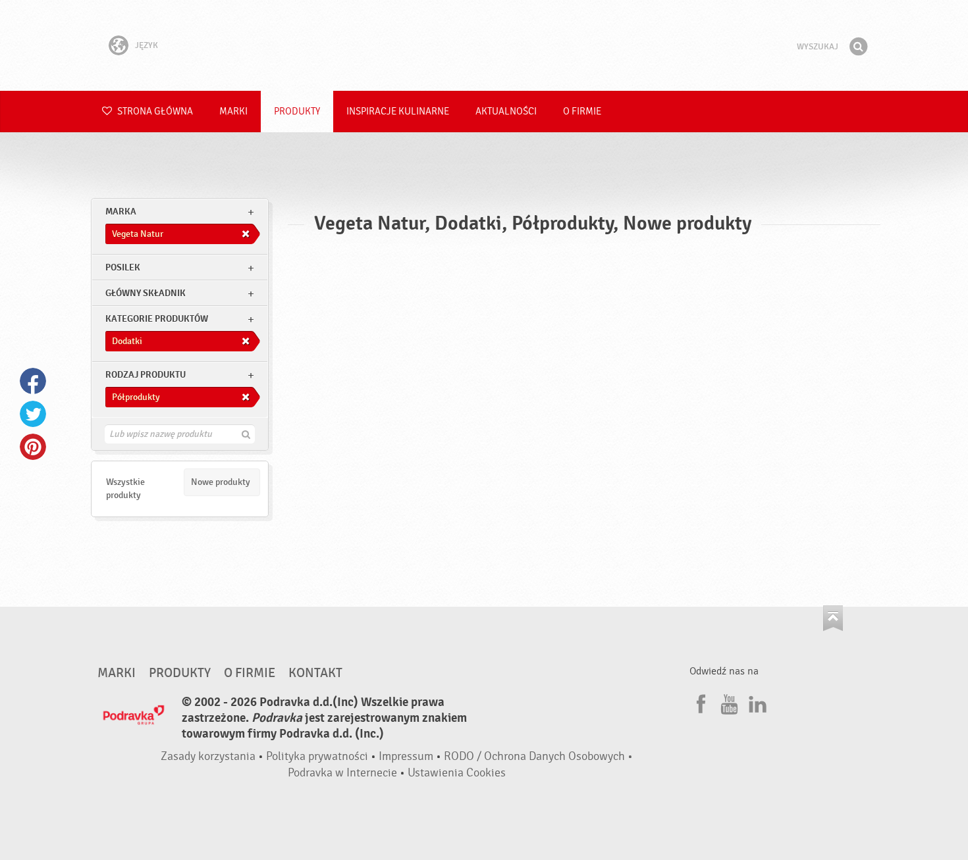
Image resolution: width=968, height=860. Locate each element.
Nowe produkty (220, 482)
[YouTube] (728, 702)
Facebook (33, 381)
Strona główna (154, 111)
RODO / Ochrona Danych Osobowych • (538, 756)
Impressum (406, 756)
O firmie (582, 111)
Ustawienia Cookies (457, 773)
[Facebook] (699, 702)
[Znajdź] (858, 46)
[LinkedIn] (756, 702)
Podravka (484, 45)
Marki (233, 111)
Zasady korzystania (208, 756)
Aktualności (506, 111)
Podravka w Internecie (342, 773)
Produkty (297, 111)
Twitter (33, 414)
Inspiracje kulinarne (397, 111)
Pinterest (33, 447)
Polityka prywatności (317, 756)
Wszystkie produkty (125, 488)
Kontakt (315, 673)
